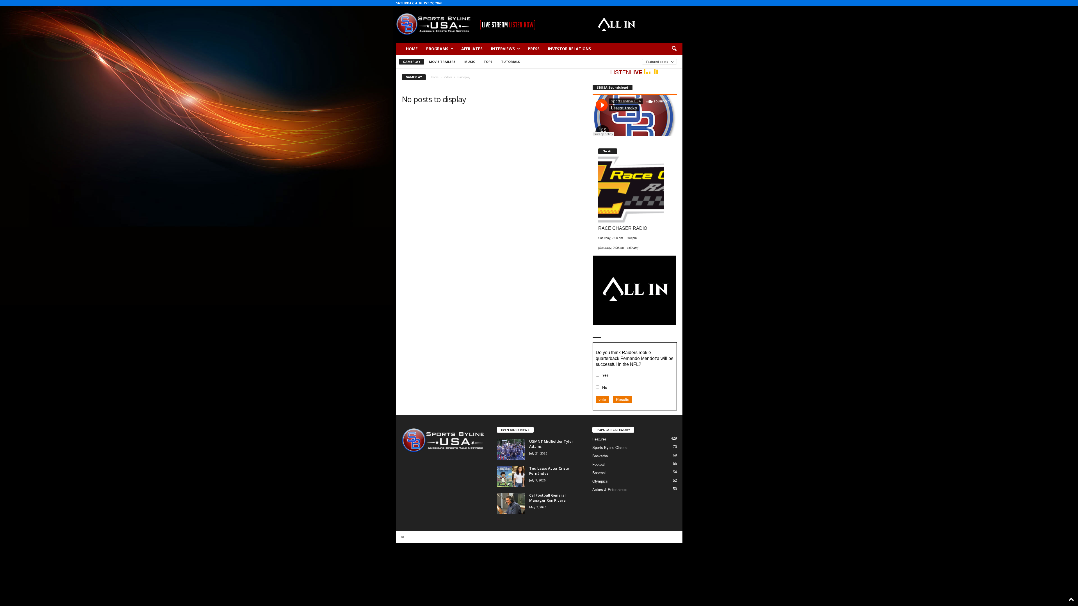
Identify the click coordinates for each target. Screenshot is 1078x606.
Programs (437, 48)
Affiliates (472, 48)
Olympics (600, 481)
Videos (448, 77)
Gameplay (411, 61)
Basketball (600, 456)
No (604, 387)
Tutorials (510, 61)
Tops (488, 61)
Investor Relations (569, 48)
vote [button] (602, 399)
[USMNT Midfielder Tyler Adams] (511, 449)
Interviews (503, 48)
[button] (674, 49)
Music (469, 61)
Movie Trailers (442, 61)
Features (599, 439)
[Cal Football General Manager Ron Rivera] (511, 503)
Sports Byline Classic (609, 448)
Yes (605, 375)
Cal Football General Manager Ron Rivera (547, 498)
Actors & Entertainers (609, 490)
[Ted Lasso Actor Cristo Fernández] (511, 476)
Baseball (599, 473)
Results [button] (622, 399)
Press (534, 48)
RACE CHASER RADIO (622, 228)
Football (598, 464)
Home (412, 48)
